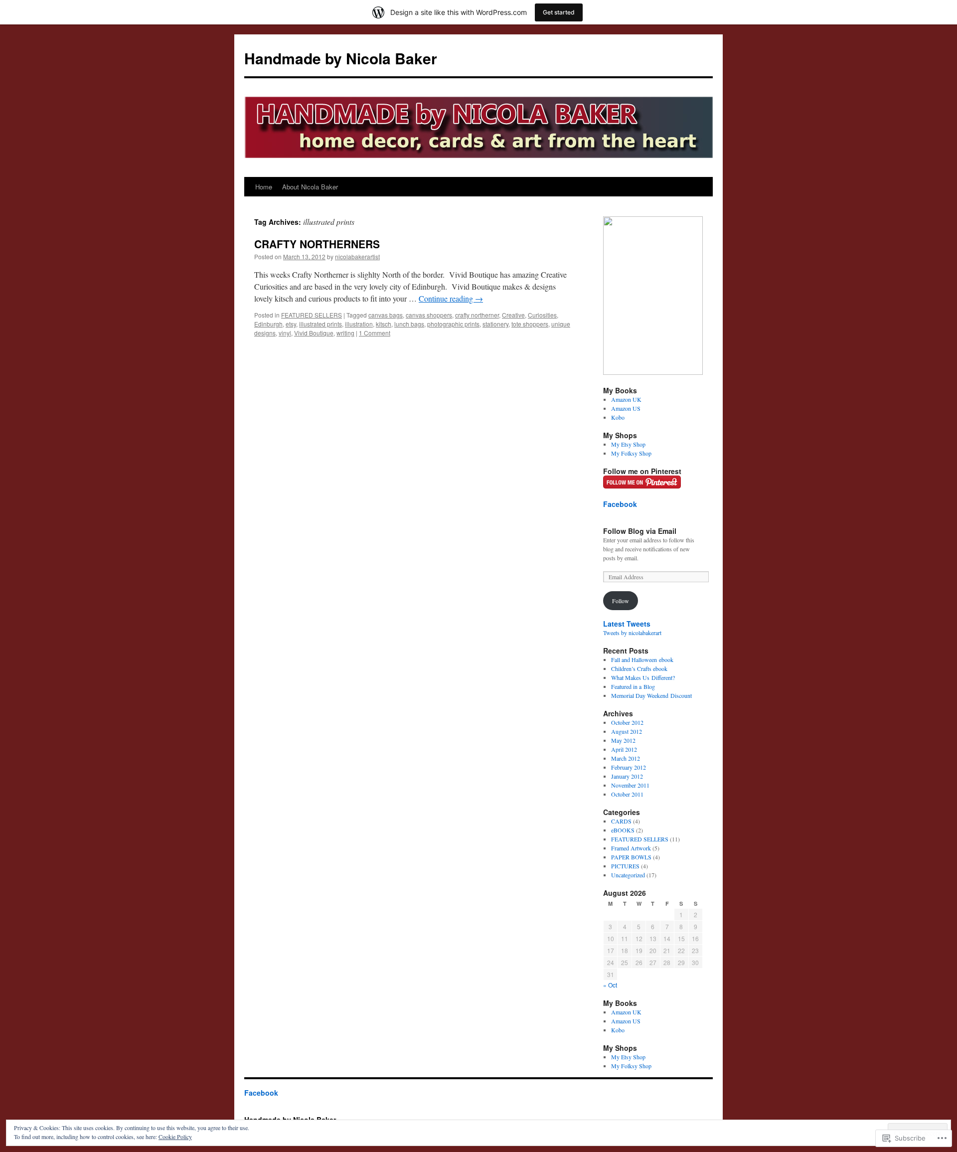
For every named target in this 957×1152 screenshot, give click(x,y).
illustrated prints (320, 324)
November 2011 (630, 785)
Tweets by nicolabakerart (632, 633)
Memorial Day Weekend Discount (651, 695)
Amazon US (625, 408)
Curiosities (542, 315)
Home (263, 186)
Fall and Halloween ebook (642, 659)
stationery (495, 324)
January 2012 (627, 776)
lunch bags (409, 324)
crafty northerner (477, 315)
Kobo (618, 417)
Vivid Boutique (313, 333)
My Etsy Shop (628, 444)
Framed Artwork (631, 848)
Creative (513, 315)
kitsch (383, 324)
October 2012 (627, 722)
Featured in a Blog (633, 686)
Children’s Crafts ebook (639, 668)
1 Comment (374, 333)
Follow (620, 601)
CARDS (621, 821)
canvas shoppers (429, 315)
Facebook (620, 504)
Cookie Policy (175, 1137)
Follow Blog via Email (639, 531)
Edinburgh (268, 324)
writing (345, 333)
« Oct (610, 985)
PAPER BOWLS (631, 857)
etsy (291, 324)
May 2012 (623, 740)
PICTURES (625, 866)
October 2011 (627, 794)
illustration (359, 324)
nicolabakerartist (357, 256)
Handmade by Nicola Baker (340, 58)
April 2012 (624, 749)
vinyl (285, 333)
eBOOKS (623, 830)
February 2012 (628, 767)
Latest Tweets (626, 624)
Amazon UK (626, 399)
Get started (559, 12)
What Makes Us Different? (643, 677)
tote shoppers (529, 324)
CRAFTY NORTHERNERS (317, 243)
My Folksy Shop (631, 453)
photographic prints (453, 324)
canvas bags (385, 315)
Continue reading (451, 298)
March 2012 (625, 758)
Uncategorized (628, 875)
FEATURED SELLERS (311, 315)
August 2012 (626, 731)
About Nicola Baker (310, 186)
